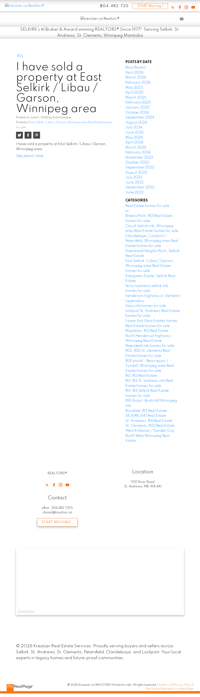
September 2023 (139, 167)
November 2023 (139, 157)
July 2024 (133, 127)
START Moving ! (150, 6)
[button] (173, 7)
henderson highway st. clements (152, 296)
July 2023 (133, 177)
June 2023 (134, 182)
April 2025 (134, 92)
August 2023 (136, 172)
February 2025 (138, 102)
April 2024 (134, 142)
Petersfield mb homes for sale (149, 346)
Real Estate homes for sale (147, 206)
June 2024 (134, 132)
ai (127, 211)
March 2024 (135, 147)
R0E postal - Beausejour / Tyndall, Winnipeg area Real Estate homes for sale (149, 366)
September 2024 (139, 117)
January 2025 (137, 107)
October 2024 (137, 112)
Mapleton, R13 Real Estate (146, 331)
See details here (29, 156)
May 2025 (134, 87)
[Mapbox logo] (25, 611)
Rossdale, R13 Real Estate (146, 411)
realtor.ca (165, 685)
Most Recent (135, 67)
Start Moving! (57, 522)
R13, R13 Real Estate (141, 375)
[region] (100, 581)
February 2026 (138, 82)
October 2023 (137, 162)
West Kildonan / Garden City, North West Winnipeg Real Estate (150, 435)
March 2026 (135, 77)
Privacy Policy (183, 685)
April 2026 (134, 72)
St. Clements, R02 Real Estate (150, 425)
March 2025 (135, 97)
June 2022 (134, 192)
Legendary (134, 301)
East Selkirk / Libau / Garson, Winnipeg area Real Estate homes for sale (149, 266)
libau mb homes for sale (145, 306)
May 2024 (134, 137)
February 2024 (138, 152)
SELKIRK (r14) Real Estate (145, 415)
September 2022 (139, 187)
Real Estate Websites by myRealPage (169, 688)
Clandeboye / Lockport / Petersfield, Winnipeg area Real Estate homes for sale (151, 241)
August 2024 (136, 122)
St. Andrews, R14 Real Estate (148, 421)
